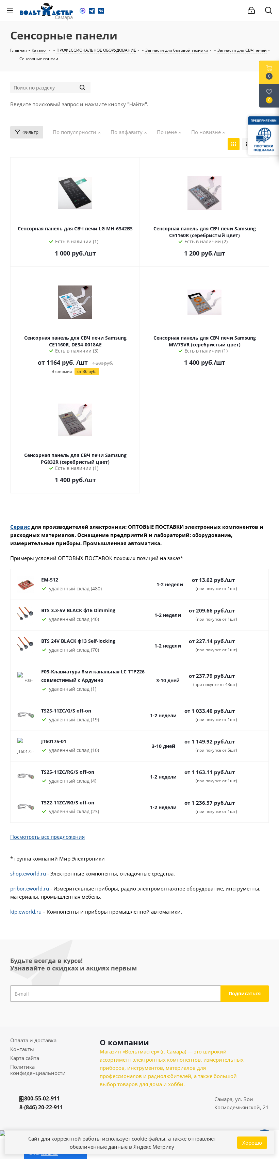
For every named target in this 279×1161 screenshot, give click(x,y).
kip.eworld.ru (26, 911)
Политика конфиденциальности (38, 1069)
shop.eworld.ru (28, 873)
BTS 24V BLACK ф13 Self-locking (78, 641)
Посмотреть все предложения (47, 836)
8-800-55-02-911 (39, 1098)
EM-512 (49, 579)
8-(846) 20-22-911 (41, 1107)
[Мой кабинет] (251, 10)
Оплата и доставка (33, 1040)
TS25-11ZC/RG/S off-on (67, 772)
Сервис (20, 526)
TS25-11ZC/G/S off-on (66, 710)
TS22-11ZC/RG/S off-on (67, 802)
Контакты (22, 1049)
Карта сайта (24, 1057)
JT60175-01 (53, 741)
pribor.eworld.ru (29, 888)
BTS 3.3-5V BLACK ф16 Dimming (78, 610)
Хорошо (252, 1142)
